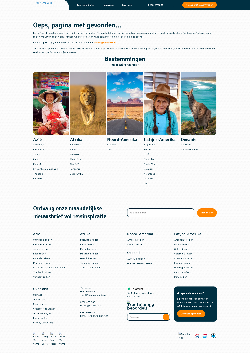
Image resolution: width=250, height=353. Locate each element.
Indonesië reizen (42, 244)
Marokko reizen (88, 249)
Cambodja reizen (42, 239)
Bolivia (147, 149)
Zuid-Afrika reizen (90, 267)
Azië (37, 139)
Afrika (76, 139)
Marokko (75, 154)
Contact (37, 294)
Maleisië (37, 164)
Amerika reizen (135, 239)
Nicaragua (149, 173)
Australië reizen (136, 258)
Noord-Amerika (122, 139)
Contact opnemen (191, 313)
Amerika (111, 144)
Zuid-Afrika (76, 173)
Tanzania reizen (89, 263)
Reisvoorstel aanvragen (199, 4)
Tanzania (75, 169)
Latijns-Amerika (160, 139)
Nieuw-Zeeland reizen (139, 263)
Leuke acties (40, 318)
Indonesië (38, 149)
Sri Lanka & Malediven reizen (49, 267)
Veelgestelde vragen (44, 308)
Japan (36, 154)
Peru (146, 183)
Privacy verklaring (43, 322)
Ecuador (148, 169)
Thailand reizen (42, 272)
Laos (35, 159)
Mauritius (75, 159)
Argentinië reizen (183, 239)
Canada (111, 149)
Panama (148, 178)
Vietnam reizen (41, 276)
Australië (186, 144)
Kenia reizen (87, 244)
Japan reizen (40, 249)
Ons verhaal (39, 299)
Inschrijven (207, 212)
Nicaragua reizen (183, 267)
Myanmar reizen (42, 263)
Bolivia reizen (181, 244)
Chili (146, 154)
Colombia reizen (183, 253)
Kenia (73, 149)
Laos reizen (39, 253)
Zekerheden (39, 304)
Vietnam (37, 178)
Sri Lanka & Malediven (45, 169)
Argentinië (149, 144)
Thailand (38, 173)
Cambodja (38, 144)
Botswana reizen (89, 239)
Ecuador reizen (182, 263)
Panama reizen (182, 272)
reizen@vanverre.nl (105, 42)
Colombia (149, 159)
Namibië (74, 164)
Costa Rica (150, 164)
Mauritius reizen (89, 253)
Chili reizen (180, 249)
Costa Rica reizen (183, 258)
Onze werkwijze (42, 313)
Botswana (75, 144)
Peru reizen (180, 276)
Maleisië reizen (41, 258)
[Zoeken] (166, 317)
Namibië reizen (88, 258)
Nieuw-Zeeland (189, 149)
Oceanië (188, 139)
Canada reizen (135, 244)
